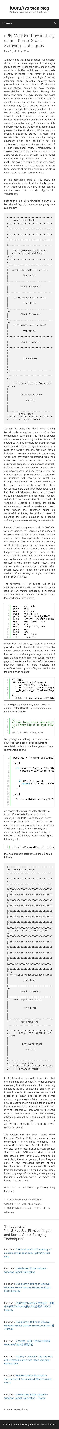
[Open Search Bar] (55, 23)
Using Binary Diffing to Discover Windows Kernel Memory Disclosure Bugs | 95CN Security (27, 1287)
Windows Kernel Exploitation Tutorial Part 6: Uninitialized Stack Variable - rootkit (28, 1379)
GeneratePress (48, 1424)
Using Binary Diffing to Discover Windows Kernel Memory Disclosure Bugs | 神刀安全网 (29, 1325)
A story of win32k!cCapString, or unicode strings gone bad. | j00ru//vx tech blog (27, 1253)
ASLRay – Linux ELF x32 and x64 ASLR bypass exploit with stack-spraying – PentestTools (28, 1360)
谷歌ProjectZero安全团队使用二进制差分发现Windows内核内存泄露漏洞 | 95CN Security (29, 1306)
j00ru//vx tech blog (29, 8)
